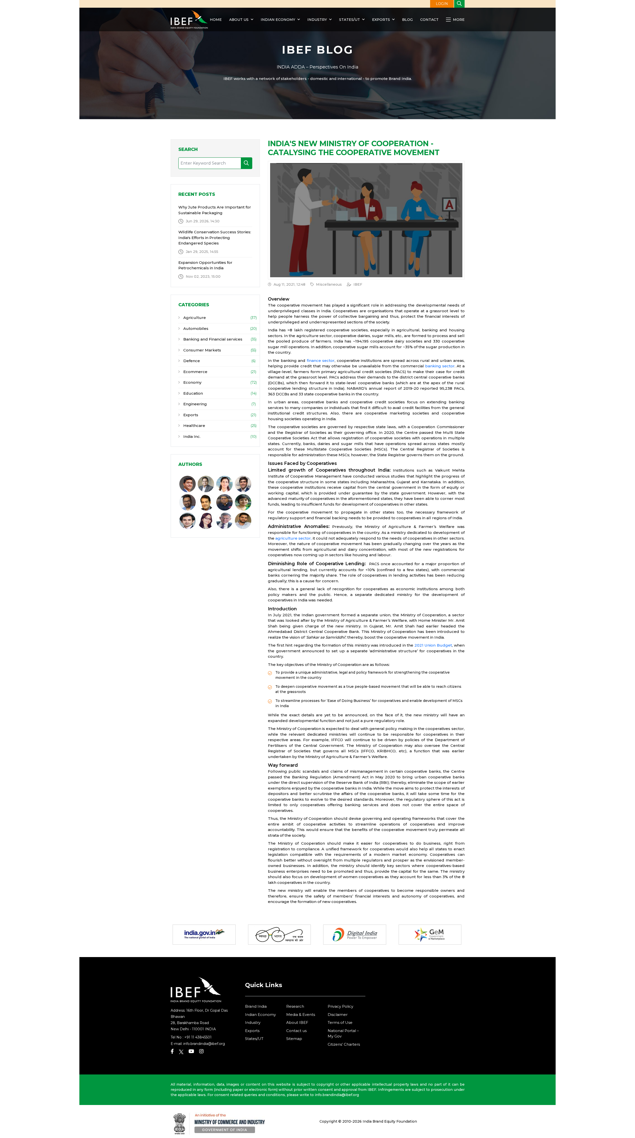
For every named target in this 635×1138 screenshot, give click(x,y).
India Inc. (191, 436)
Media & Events (300, 1014)
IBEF (357, 284)
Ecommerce (194, 371)
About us (239, 19)
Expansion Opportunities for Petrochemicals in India (205, 265)
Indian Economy (278, 19)
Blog (407, 19)
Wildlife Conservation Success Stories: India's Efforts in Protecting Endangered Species (214, 237)
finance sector (321, 360)
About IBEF (297, 1022)
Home (216, 19)
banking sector (440, 366)
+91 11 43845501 (198, 1037)
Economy (191, 382)
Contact (429, 19)
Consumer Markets (201, 350)
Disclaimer (338, 1014)
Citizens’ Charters (344, 1044)
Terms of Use (340, 1022)
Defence (191, 360)
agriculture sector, (293, 538)
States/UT (349, 19)
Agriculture (194, 317)
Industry (317, 19)
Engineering (194, 404)
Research (295, 1006)
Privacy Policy (340, 1006)
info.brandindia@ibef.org (204, 1043)
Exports (381, 19)
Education (192, 393)
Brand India (256, 1006)
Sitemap (294, 1038)
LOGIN (442, 3)
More (458, 19)
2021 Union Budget (433, 645)
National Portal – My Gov (343, 1033)
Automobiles (195, 328)
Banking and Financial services (212, 339)
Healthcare (193, 425)
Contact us (296, 1030)
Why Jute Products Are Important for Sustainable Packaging (214, 210)
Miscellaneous (329, 284)
